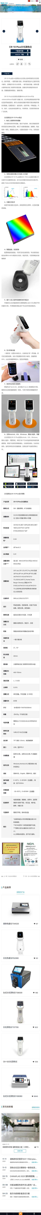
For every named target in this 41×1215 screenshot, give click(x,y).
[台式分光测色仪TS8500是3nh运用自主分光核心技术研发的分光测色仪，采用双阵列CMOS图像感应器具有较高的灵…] (20, 977)
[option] (20, 31)
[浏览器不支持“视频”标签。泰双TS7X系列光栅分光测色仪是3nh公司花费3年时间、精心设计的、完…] (20, 1011)
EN (40, 1)
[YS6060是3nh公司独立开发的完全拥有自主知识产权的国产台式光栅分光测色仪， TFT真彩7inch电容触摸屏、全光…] (20, 1080)
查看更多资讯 (36, 1107)
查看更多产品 (20, 892)
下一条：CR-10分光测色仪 (30, 876)
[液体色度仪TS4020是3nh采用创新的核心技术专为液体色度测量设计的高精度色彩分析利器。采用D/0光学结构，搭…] (20, 908)
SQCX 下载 (19, 54)
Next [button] (37, 31)
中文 (32, 1)
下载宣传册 (19, 51)
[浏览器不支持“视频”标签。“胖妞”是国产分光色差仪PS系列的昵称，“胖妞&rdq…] (20, 942)
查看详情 (20, 1151)
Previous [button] (4, 31)
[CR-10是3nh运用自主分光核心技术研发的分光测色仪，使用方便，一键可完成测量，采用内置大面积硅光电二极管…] (20, 1046)
